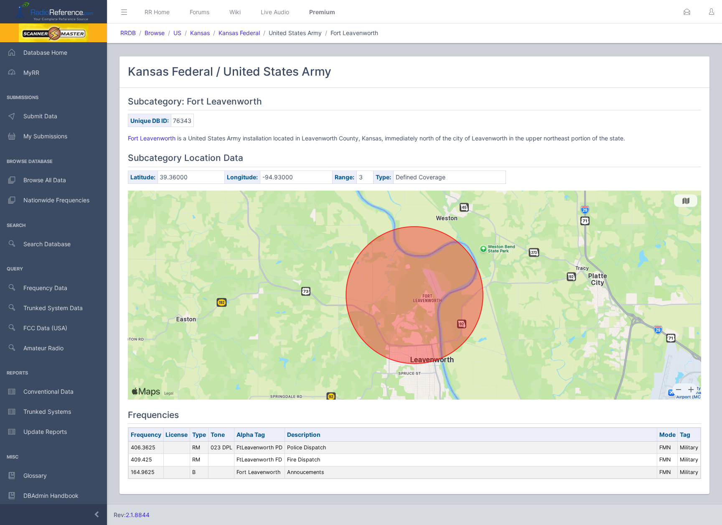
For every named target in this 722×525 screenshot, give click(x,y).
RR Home (157, 11)
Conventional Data (48, 391)
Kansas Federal (239, 32)
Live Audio (275, 11)
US (177, 32)
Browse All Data (44, 179)
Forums (199, 11)
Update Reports (45, 431)
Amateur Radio (43, 348)
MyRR (31, 72)
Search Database (47, 243)
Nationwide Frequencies (56, 200)
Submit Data (40, 116)
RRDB (128, 32)
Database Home (45, 52)
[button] (687, 11)
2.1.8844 (138, 514)
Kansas (200, 32)
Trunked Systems (47, 411)
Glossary (35, 475)
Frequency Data (45, 287)
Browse (155, 32)
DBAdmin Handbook (51, 495)
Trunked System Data (53, 307)
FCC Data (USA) (45, 327)
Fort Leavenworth (152, 138)
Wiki (235, 11)
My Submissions (45, 136)
